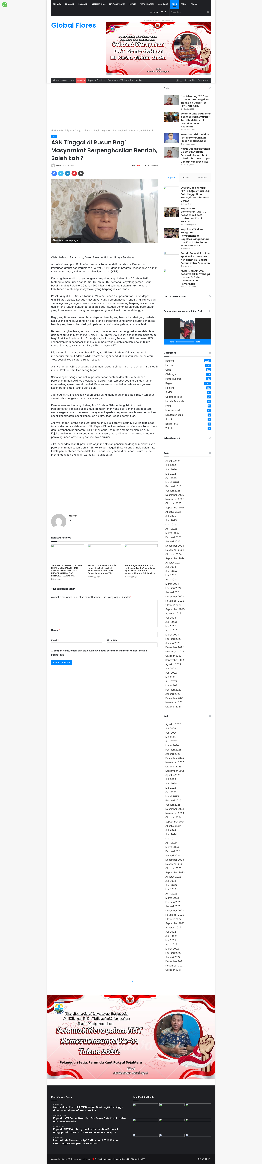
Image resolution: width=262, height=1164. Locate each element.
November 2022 (174, 651)
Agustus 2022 (173, 664)
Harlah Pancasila (174, 401)
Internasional (98, 4)
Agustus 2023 (173, 613)
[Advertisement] (104, 106)
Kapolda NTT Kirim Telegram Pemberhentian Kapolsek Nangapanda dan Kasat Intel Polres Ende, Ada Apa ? (195, 237)
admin (58, 166)
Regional (69, 4)
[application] (187, 331)
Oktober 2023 (173, 605)
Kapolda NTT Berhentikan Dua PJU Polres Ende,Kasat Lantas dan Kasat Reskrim (193, 215)
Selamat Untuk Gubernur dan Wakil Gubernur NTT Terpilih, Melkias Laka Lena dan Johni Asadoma (196, 120)
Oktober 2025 (173, 503)
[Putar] (167, 341)
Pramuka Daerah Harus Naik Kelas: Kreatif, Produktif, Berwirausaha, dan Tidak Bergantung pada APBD (102, 569)
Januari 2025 (172, 541)
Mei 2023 (170, 626)
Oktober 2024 (173, 554)
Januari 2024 (172, 592)
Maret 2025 (172, 533)
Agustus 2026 (173, 461)
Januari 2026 (172, 490)
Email (55, 640)
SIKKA (168, 392)
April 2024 (171, 579)
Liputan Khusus (117, 4)
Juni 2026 (171, 469)
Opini (174, 4)
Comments (202, 177)
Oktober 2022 (173, 655)
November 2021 (174, 702)
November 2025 (174, 499)
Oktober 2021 (173, 706)
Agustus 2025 (173, 511)
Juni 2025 (171, 520)
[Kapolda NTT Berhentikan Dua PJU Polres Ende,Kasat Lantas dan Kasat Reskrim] (171, 212)
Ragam (194, 4)
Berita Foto (171, 423)
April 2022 (171, 681)
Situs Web (112, 640)
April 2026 (171, 477)
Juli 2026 (170, 465)
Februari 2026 (173, 486)
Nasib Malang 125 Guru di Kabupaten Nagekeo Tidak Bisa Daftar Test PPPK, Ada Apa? (195, 101)
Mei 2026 (170, 473)
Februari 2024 (173, 588)
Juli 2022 (170, 668)
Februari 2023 (173, 638)
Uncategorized (173, 396)
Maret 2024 (172, 583)
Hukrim (132, 4)
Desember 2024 (174, 545)
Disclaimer (203, 80)
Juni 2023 (171, 621)
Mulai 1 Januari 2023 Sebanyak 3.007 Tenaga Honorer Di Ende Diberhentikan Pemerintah (195, 277)
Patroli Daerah (147, 4)
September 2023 (175, 609)
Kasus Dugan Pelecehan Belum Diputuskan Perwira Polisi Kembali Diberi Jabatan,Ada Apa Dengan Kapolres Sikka (195, 155)
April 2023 (171, 630)
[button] (187, 331)
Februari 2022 (173, 689)
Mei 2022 (170, 677)
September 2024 (175, 558)
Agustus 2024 (173, 562)
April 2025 (171, 528)
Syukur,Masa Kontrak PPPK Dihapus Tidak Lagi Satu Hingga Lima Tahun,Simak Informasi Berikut (195, 194)
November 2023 (174, 600)
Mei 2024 (170, 575)
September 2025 (175, 507)
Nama (55, 630)
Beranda (57, 4)
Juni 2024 (171, 571)
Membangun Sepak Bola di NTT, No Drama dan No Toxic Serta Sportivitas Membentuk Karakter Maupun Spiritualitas (140, 569)
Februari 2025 (173, 537)
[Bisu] (203, 341)
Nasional (82, 4)
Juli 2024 (170, 566)
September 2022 (175, 660)
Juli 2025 (170, 516)
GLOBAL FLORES (138, 1159)
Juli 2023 (170, 617)
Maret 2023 (172, 634)
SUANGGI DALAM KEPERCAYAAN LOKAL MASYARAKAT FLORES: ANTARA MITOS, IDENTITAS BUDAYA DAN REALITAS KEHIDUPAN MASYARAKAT (66, 570)
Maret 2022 (172, 685)
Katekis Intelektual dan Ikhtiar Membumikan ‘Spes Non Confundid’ (195, 138)
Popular (171, 177)
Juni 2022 (171, 672)
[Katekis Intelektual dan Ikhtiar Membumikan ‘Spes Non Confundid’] (171, 138)
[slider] (185, 341)
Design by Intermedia (104, 1159)
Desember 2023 (174, 596)
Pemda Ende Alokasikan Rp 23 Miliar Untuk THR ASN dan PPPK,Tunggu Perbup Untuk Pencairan (195, 258)
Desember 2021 (174, 698)
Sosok (168, 419)
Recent (185, 177)
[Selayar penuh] (207, 341)
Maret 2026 (172, 482)
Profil (168, 405)
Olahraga (163, 4)
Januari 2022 (172, 693)
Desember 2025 (174, 494)
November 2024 (174, 549)
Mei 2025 (170, 524)
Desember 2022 (174, 647)
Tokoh (184, 4)
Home (57, 130)
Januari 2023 (172, 643)
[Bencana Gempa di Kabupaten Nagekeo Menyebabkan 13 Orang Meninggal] (172, 1110)
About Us (190, 80)
